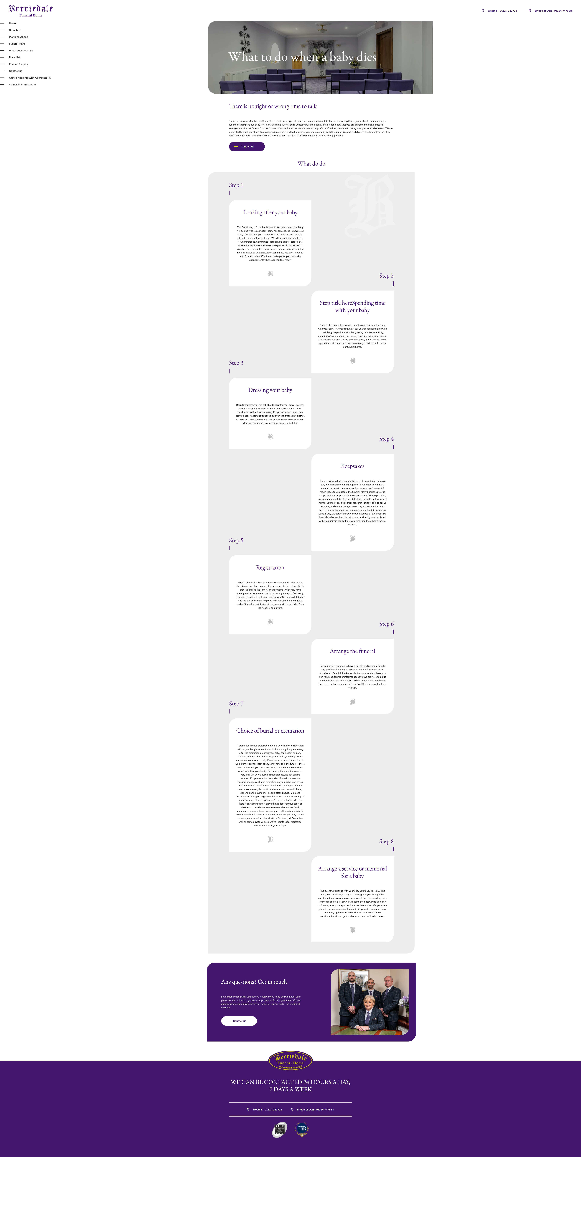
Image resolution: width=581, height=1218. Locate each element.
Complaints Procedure (22, 84)
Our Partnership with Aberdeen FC (30, 78)
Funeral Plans (17, 44)
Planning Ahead (18, 37)
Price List (14, 57)
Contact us (15, 71)
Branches (15, 30)
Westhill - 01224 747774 (502, 11)
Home (12, 23)
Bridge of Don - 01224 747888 (553, 11)
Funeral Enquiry (18, 64)
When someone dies (21, 50)
